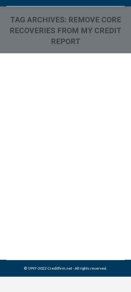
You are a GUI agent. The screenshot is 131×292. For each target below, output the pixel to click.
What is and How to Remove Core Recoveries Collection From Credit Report (63, 179)
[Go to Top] (121, 282)
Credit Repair (61, 213)
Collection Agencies (31, 213)
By (52, 220)
